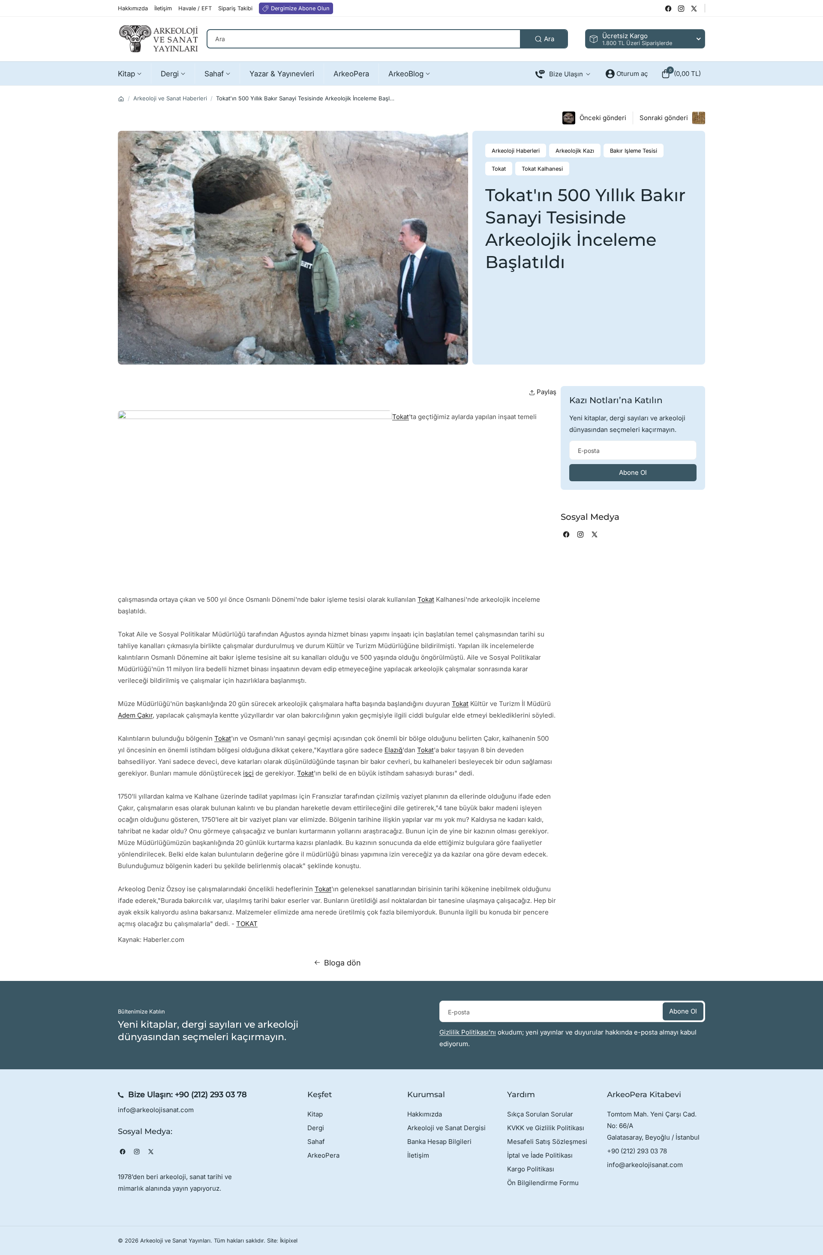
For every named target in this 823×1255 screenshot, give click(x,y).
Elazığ (393, 750)
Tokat (400, 417)
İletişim (418, 1155)
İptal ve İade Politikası (540, 1155)
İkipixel (288, 1240)
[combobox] (387, 38)
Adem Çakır (135, 715)
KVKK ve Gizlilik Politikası (545, 1128)
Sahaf (316, 1141)
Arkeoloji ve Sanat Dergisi (446, 1128)
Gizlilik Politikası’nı (467, 1032)
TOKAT (247, 924)
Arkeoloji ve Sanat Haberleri (170, 98)
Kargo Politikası (530, 1169)
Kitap (315, 1114)
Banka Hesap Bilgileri (439, 1141)
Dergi (315, 1128)
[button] (681, 73)
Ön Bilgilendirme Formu (543, 1183)
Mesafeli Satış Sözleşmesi (547, 1141)
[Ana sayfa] (121, 99)
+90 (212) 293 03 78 (211, 1094)
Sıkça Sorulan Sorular (540, 1114)
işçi (248, 773)
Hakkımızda (424, 1114)
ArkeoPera (323, 1155)
